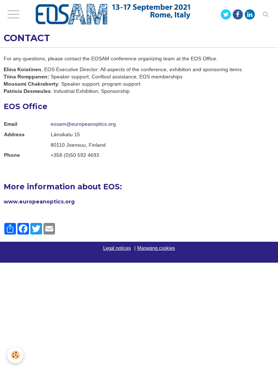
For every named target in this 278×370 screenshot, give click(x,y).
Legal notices (117, 248)
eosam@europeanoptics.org (83, 124)
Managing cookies (156, 248)
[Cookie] (15, 355)
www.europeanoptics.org (39, 201)
